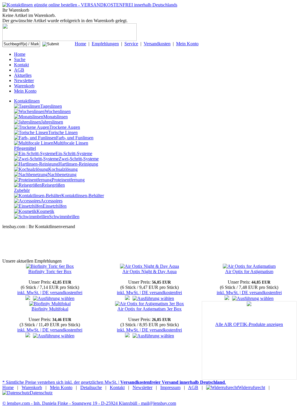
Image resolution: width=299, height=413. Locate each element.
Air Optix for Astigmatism (249, 271)
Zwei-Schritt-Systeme (79, 158)
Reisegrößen (53, 185)
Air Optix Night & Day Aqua (149, 271)
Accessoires (51, 200)
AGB (19, 69)
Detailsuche (91, 387)
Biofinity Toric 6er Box (50, 271)
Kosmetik (45, 211)
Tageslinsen (51, 106)
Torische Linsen (63, 132)
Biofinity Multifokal (50, 308)
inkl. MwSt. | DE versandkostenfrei (49, 292)
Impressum (170, 387)
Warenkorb (24, 85)
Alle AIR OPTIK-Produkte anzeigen (249, 324)
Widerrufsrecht (251, 387)
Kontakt (21, 64)
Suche (19, 59)
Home (80, 43)
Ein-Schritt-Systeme (73, 153)
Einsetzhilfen (55, 206)
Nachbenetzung (62, 174)
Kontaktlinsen (27, 100)
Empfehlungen (105, 43)
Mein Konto (187, 43)
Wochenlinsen (58, 111)
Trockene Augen (64, 127)
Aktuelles (23, 75)
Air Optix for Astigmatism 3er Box (149, 308)
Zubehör (22, 190)
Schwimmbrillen (64, 216)
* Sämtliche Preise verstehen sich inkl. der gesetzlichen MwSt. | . (114, 382)
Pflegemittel (25, 148)
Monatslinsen (55, 116)
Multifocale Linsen (70, 142)
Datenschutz (41, 392)
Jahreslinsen (52, 121)
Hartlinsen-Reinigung (78, 164)
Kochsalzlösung (63, 169)
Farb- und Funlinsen (74, 137)
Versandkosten (157, 43)
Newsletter (24, 80)
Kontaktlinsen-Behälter (82, 195)
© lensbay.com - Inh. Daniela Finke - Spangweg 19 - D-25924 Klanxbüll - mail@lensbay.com (89, 403)
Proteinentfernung (68, 179)
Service (131, 43)
